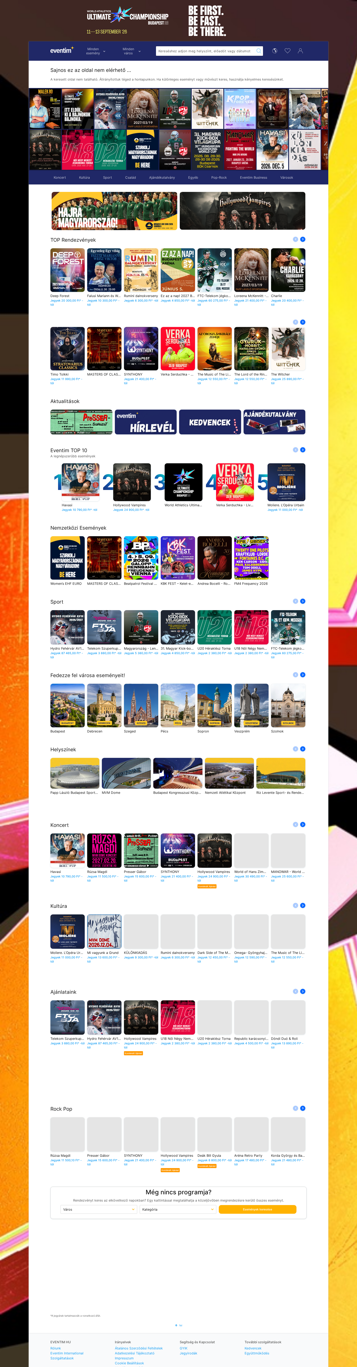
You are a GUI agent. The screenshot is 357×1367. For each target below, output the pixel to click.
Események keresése (257, 1209)
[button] (131, 129)
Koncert (60, 177)
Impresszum (124, 1358)
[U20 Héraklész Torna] (110, 149)
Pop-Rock (219, 177)
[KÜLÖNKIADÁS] (272, 149)
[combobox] (205, 51)
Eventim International (66, 1353)
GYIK (183, 1348)
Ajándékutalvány (162, 177)
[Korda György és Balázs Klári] (240, 108)
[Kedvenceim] (287, 50)
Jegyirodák (188, 1353)
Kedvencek (253, 1348)
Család (130, 177)
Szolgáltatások (62, 1358)
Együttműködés (257, 1353)
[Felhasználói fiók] (300, 50)
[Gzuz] (272, 108)
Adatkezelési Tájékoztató (135, 1353)
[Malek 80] (45, 108)
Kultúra (84, 177)
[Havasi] (240, 149)
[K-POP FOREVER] (207, 108)
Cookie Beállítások (129, 1363)
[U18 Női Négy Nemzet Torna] (78, 149)
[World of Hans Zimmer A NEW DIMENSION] (305, 149)
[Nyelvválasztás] (275, 50)
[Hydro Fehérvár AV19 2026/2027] (110, 108)
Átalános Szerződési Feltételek (139, 1348)
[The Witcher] (175, 108)
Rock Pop (61, 1109)
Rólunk (55, 1348)
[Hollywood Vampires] (45, 149)
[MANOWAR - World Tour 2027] (207, 149)
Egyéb (193, 177)
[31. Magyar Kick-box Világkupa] (175, 149)
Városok (286, 177)
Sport (107, 177)
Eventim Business (253, 177)
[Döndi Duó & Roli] (305, 109)
